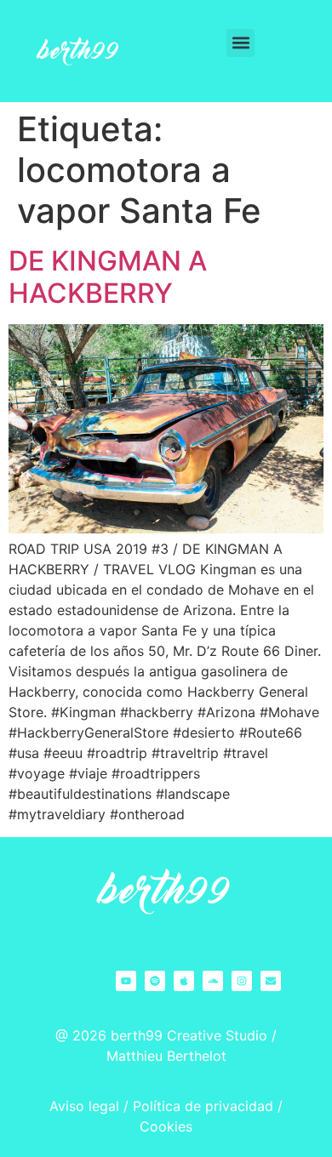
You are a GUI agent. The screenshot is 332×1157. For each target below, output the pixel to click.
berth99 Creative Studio (189, 1035)
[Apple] (184, 981)
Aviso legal (84, 1105)
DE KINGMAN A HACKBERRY (108, 277)
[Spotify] (155, 981)
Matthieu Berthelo (163, 1055)
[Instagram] (242, 981)
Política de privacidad (203, 1105)
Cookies (166, 1126)
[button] (240, 43)
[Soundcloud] (213, 981)
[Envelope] (270, 981)
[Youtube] (126, 981)
